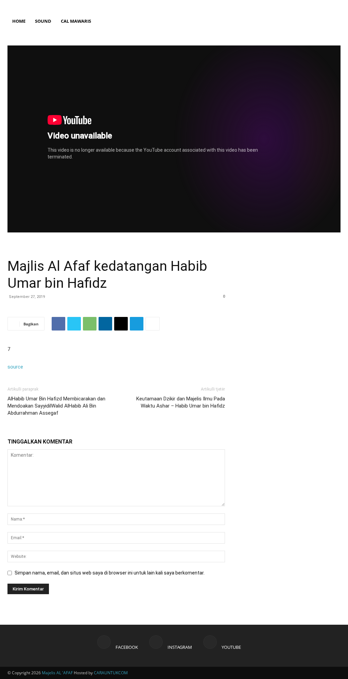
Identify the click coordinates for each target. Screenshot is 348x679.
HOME (18, 21)
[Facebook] (313, 5)
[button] (332, 27)
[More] (152, 324)
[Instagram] (324, 5)
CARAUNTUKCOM (111, 673)
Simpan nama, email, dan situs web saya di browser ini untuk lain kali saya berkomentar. (110, 573)
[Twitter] (74, 324)
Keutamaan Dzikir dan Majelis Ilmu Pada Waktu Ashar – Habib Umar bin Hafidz (180, 402)
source (15, 367)
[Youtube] (335, 5)
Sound (43, 21)
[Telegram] (136, 324)
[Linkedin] (105, 324)
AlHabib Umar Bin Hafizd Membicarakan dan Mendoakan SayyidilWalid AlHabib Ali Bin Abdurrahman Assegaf (56, 406)
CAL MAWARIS (76, 21)
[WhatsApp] (90, 324)
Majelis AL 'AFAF (57, 673)
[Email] (121, 324)
